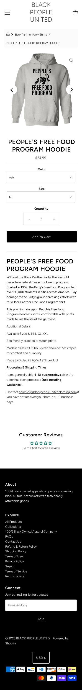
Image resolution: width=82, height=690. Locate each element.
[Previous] (12, 90)
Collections (13, 526)
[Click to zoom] (71, 60)
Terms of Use (14, 556)
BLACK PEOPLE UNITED (41, 12)
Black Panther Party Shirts (31, 34)
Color (42, 169)
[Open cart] (75, 12)
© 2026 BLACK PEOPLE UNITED (27, 638)
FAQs (9, 536)
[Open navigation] (7, 12)
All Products (13, 521)
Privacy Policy (14, 561)
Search (10, 566)
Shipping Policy (15, 551)
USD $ (41, 657)
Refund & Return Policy (21, 546)
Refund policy (14, 576)
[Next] (71, 90)
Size (41, 189)
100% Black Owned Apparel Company (31, 531)
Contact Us (13, 541)
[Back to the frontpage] (8, 35)
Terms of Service (16, 571)
